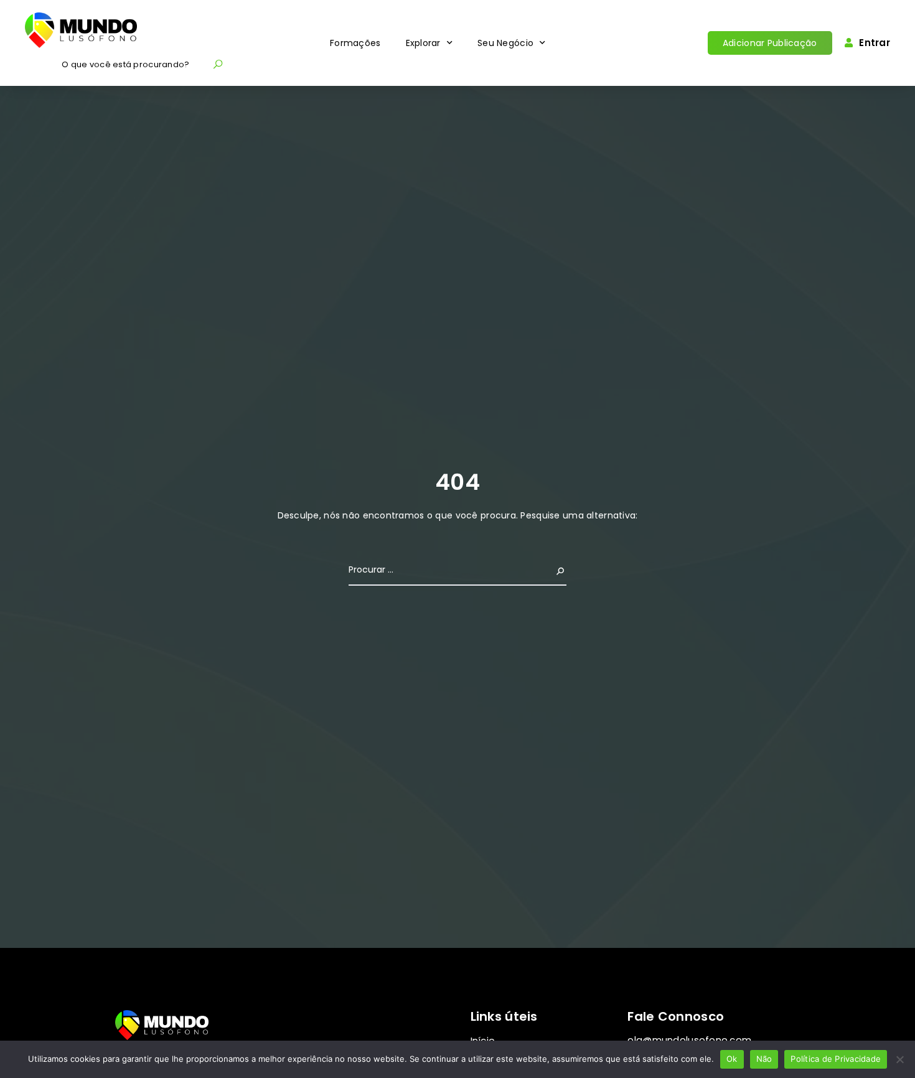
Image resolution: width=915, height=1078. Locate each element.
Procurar (546, 569)
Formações (355, 43)
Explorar (423, 43)
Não (764, 1059)
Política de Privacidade (836, 1059)
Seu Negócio (505, 43)
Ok (732, 1059)
